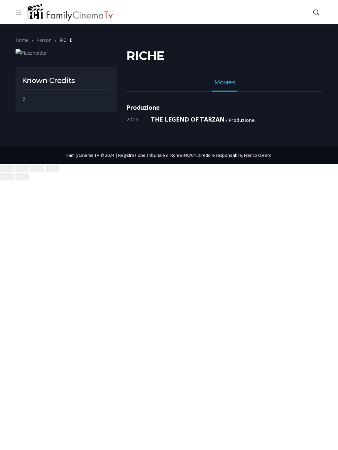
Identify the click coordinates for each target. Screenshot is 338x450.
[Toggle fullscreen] (37, 168)
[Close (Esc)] (7, 168)
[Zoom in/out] (52, 168)
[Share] (22, 168)
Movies (224, 82)
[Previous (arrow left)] (7, 177)
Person (43, 40)
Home (22, 40)
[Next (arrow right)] (22, 177)
